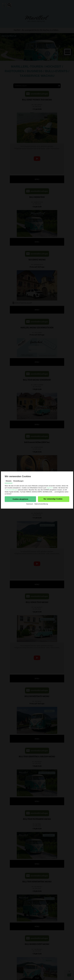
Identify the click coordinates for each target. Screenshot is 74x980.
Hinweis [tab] (8, 481)
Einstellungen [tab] (18, 481)
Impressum (29, 504)
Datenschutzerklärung (41, 504)
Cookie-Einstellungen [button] (11, 490)
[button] (20, 499)
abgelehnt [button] (50, 488)
